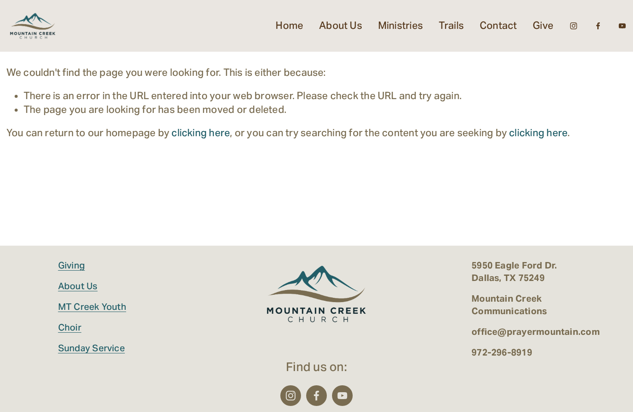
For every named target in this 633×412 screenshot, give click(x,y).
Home (289, 25)
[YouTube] (622, 26)
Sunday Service (91, 348)
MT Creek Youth (92, 306)
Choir (69, 327)
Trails (451, 25)
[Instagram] (573, 26)
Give (543, 25)
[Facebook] (598, 26)
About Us (78, 286)
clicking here (200, 133)
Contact (498, 25)
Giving (71, 265)
